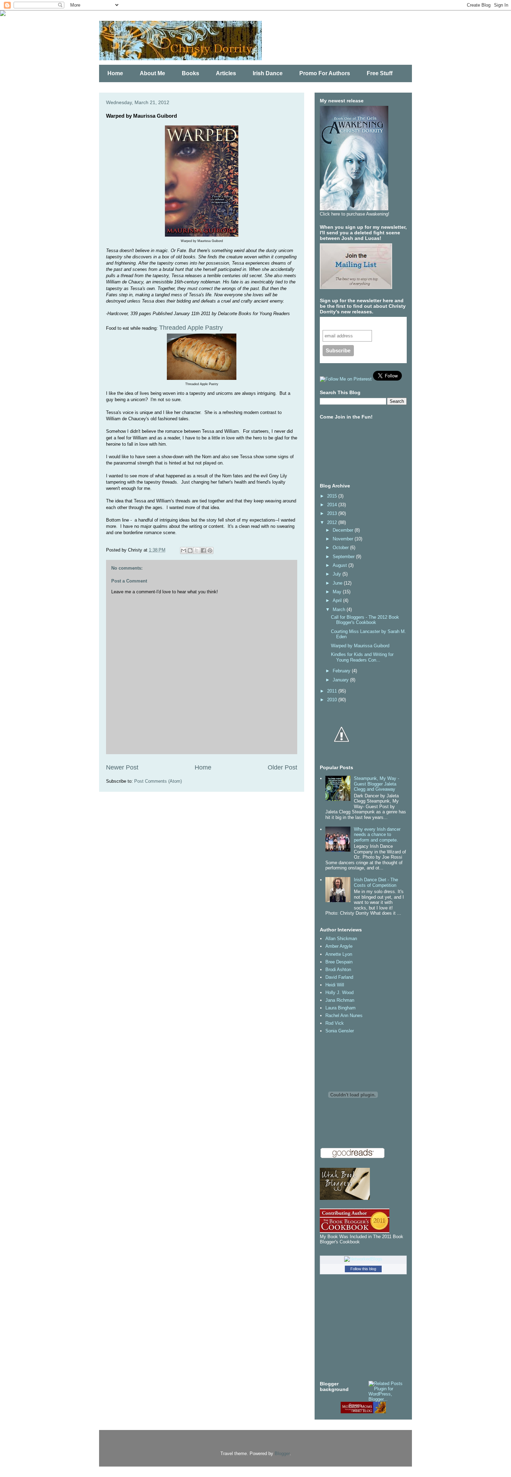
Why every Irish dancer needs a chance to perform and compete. (377, 835)
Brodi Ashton (338, 969)
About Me (152, 73)
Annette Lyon (338, 954)
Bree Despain (338, 961)
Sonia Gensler (339, 1030)
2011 (332, 691)
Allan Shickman (341, 938)
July (337, 574)
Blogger (282, 1453)
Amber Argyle (338, 946)
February (342, 670)
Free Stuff (379, 73)
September (344, 556)
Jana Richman (339, 1000)
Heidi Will (334, 984)
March (340, 609)
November (344, 538)
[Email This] (183, 550)
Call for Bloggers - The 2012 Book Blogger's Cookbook (365, 620)
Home (115, 73)
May (338, 591)
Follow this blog (363, 1269)
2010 (332, 699)
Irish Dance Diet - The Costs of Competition (376, 882)
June (338, 583)
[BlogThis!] (190, 550)
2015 (332, 496)
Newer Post (122, 767)
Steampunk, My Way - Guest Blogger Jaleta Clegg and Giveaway (376, 784)
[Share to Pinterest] (209, 550)
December (344, 530)
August (340, 565)
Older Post (282, 767)
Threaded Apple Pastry (191, 327)
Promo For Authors (324, 73)
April (338, 600)
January (341, 679)
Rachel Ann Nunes (344, 1015)
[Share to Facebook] (203, 550)
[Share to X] (196, 550)
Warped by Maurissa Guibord (360, 645)
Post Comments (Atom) (158, 781)
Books (190, 73)
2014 (332, 504)
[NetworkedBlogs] (363, 1258)
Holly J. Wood (339, 992)
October (341, 547)
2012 (332, 522)
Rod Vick (334, 1023)
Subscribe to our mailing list (359, 323)
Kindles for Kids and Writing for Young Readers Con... (362, 657)
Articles (226, 73)
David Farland (339, 977)
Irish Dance (268, 73)
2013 (332, 513)
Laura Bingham (340, 1007)
